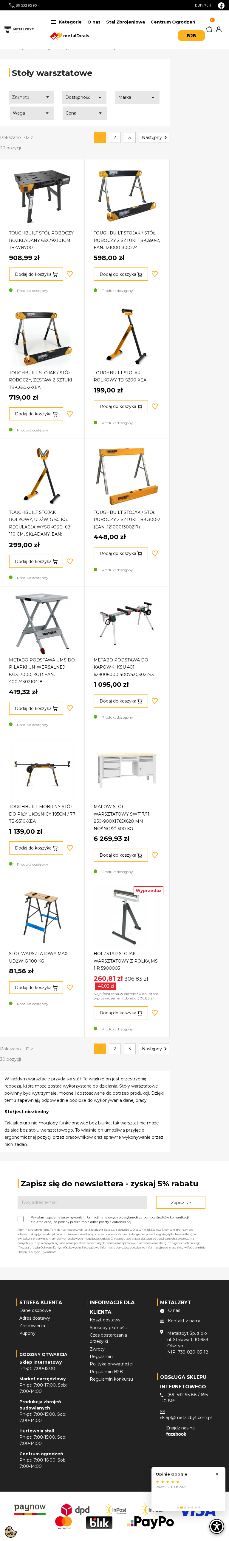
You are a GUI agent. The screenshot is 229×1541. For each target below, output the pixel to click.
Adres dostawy (34, 1318)
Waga (32, 113)
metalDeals (75, 35)
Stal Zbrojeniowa (125, 22)
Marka (137, 97)
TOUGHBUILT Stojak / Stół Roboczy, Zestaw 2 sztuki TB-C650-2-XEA (40, 380)
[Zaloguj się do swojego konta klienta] (218, 30)
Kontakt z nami (184, 1320)
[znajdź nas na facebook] (221, 5)
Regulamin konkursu (111, 1379)
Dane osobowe (35, 1310)
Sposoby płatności (109, 1327)
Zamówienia (32, 1325)
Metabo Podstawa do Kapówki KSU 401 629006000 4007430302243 (124, 667)
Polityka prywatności (111, 1364)
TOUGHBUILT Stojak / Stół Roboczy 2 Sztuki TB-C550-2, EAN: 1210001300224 (127, 240)
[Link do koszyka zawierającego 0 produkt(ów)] (209, 30)
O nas (93, 22)
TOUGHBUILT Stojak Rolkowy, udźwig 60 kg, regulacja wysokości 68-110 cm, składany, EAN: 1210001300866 (40, 527)
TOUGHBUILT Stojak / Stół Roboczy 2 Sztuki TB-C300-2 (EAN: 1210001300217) (127, 520)
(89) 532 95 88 (182, 1394)
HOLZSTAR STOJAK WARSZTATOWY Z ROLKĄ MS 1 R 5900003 (126, 961)
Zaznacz (31, 97)
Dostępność (84, 97)
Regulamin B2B (106, 1371)
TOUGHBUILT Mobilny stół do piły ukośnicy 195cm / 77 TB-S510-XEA (42, 814)
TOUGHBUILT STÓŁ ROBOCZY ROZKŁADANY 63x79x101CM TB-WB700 (41, 240)
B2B (191, 35)
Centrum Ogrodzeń (173, 22)
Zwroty (97, 1349)
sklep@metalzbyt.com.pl (186, 1417)
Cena (85, 113)
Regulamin (101, 1356)
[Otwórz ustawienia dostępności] (216, 1526)
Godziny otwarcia (43, 1354)
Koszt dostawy (105, 1320)
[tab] (178, 1507)
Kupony (27, 1333)
